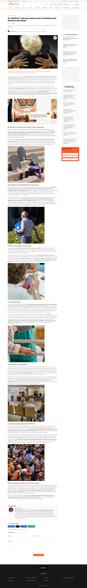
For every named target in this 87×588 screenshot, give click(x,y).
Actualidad (45, 7)
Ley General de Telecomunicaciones (16, 307)
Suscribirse (70, 159)
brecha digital (21, 188)
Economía (30, 7)
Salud (24, 7)
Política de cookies (30, 580)
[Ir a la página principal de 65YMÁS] (13, 4)
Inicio (9, 23)
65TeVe (76, 1)
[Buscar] (43, 4)
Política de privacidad (31, 577)
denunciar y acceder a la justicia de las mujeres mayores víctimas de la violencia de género (27, 131)
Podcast (71, 1)
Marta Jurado (13, 31)
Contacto (46, 577)
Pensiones (17, 7)
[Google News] (65, 4)
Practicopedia (75, 7)
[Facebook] (47, 4)
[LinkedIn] (52, 4)
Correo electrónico (36, 535)
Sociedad (37, 7)
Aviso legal (10, 580)
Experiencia (57, 7)
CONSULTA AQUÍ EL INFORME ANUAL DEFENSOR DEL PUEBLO (22, 72)
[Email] (60, 4)
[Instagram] (55, 4)
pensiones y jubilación (35, 248)
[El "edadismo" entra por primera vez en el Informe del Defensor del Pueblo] (55, 38)
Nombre (9, 535)
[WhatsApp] (62, 4)
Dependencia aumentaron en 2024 (46, 366)
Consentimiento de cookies (68, 577)
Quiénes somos (65, 1)
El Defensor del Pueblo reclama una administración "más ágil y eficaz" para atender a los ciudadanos (29, 71)
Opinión (10, 7)
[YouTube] (57, 4)
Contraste (76, 4)
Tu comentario (10, 541)
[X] (49, 4)
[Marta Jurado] (9, 31)
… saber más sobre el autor (21, 518)
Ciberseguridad (66, 7)
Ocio (51, 7)
